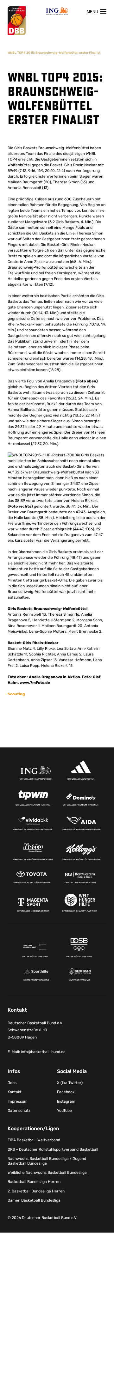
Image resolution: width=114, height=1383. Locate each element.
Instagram (66, 1101)
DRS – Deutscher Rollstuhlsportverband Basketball (53, 1149)
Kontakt (15, 1092)
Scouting (16, 694)
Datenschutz (19, 1110)
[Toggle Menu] (96, 11)
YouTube (64, 1110)
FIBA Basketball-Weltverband (34, 1140)
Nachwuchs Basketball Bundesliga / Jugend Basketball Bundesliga (47, 1160)
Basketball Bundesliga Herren (34, 1181)
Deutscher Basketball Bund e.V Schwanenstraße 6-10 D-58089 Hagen (35, 1030)
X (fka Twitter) (70, 1083)
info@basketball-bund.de (43, 1052)
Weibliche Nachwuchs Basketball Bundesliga (47, 1172)
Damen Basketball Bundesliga (34, 1200)
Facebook (65, 1092)
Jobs (12, 1083)
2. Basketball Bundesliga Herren (36, 1191)
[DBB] (17, 20)
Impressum (18, 1101)
